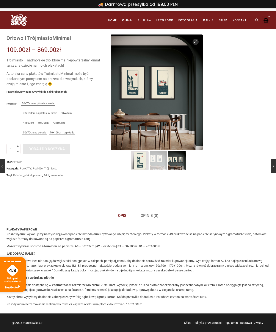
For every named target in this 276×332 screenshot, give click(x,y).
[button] (196, 94)
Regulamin (231, 322)
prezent (37, 175)
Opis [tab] (122, 215)
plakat (28, 175)
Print (46, 175)
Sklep (187, 322)
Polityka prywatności (207, 322)
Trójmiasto (50, 168)
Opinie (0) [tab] (149, 215)
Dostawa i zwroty (251, 322)
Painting (18, 175)
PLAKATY (25, 168)
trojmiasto (56, 175)
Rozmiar (11, 103)
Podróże (38, 168)
